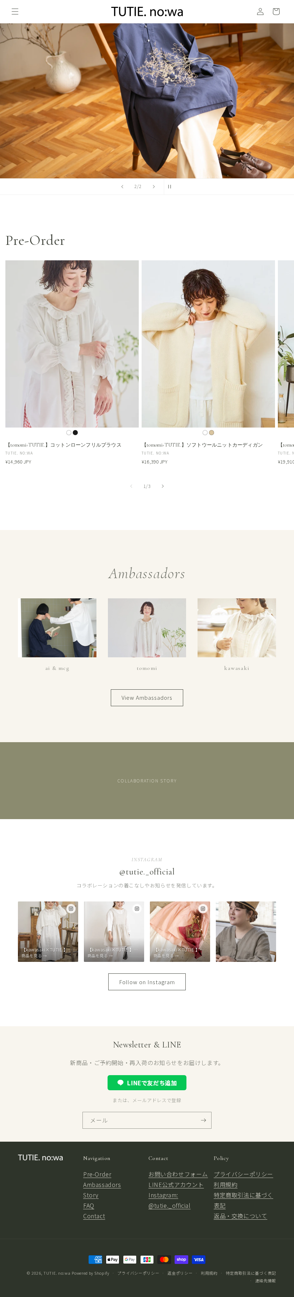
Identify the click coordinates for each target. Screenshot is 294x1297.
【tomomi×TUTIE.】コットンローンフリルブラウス (63, 445)
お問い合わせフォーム (178, 1174)
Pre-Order (97, 1174)
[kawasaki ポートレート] (246, 931)
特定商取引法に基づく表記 (251, 1273)
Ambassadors (102, 1184)
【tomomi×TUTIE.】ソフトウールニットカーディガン (202, 445)
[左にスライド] (131, 486)
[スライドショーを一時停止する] (172, 187)
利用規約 (225, 1184)
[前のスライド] (122, 187)
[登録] (203, 1120)
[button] (15, 11)
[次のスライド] (154, 187)
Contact (94, 1215)
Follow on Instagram (147, 982)
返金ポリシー (180, 1273)
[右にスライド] (163, 486)
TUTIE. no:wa (56, 1273)
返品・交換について (240, 1215)
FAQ (88, 1205)
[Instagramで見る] (71, 908)
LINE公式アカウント (176, 1184)
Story (91, 1195)
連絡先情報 (265, 1280)
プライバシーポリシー (243, 1174)
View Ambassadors (147, 697)
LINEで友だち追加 (152, 1082)
